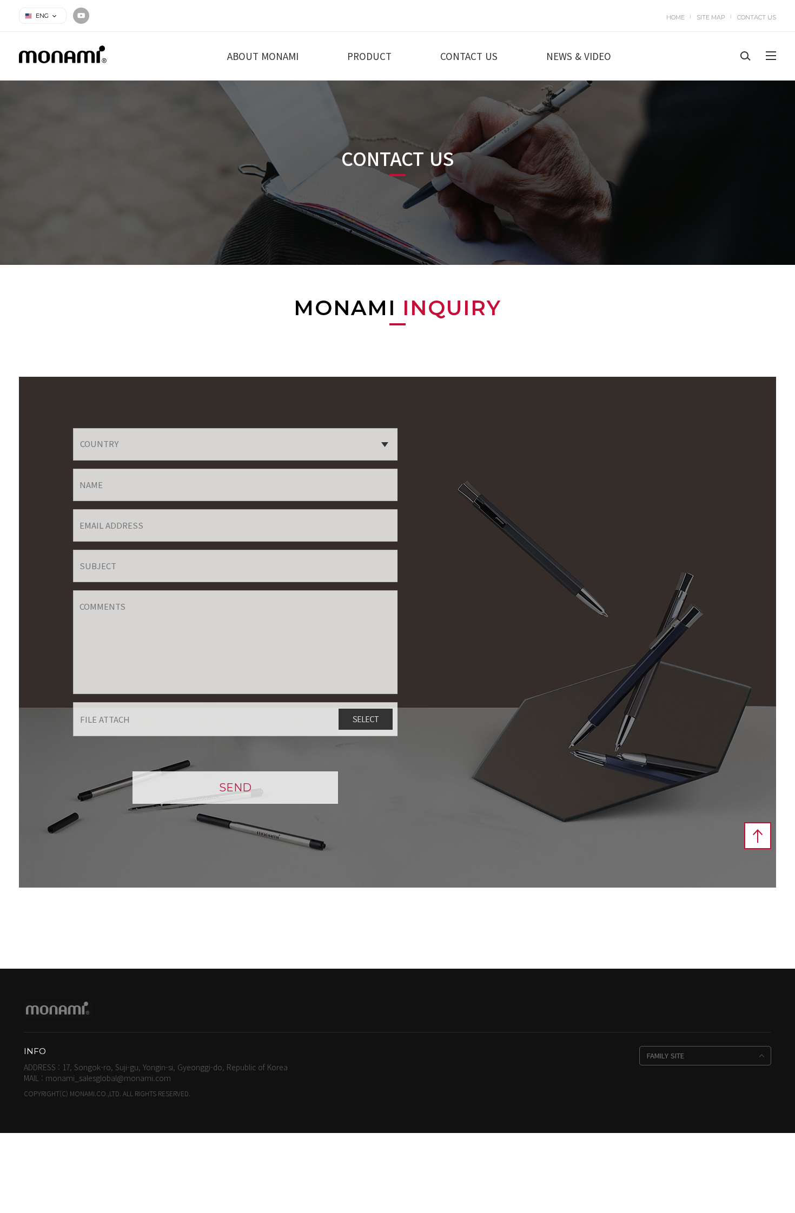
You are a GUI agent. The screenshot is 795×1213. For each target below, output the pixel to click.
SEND (235, 787)
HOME (675, 17)
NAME (91, 484)
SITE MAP (711, 17)
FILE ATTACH (105, 719)
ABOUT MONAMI (263, 56)
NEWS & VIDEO (578, 56)
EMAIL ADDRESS (111, 525)
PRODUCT (369, 56)
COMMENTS (102, 606)
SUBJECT (98, 565)
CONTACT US (756, 17)
